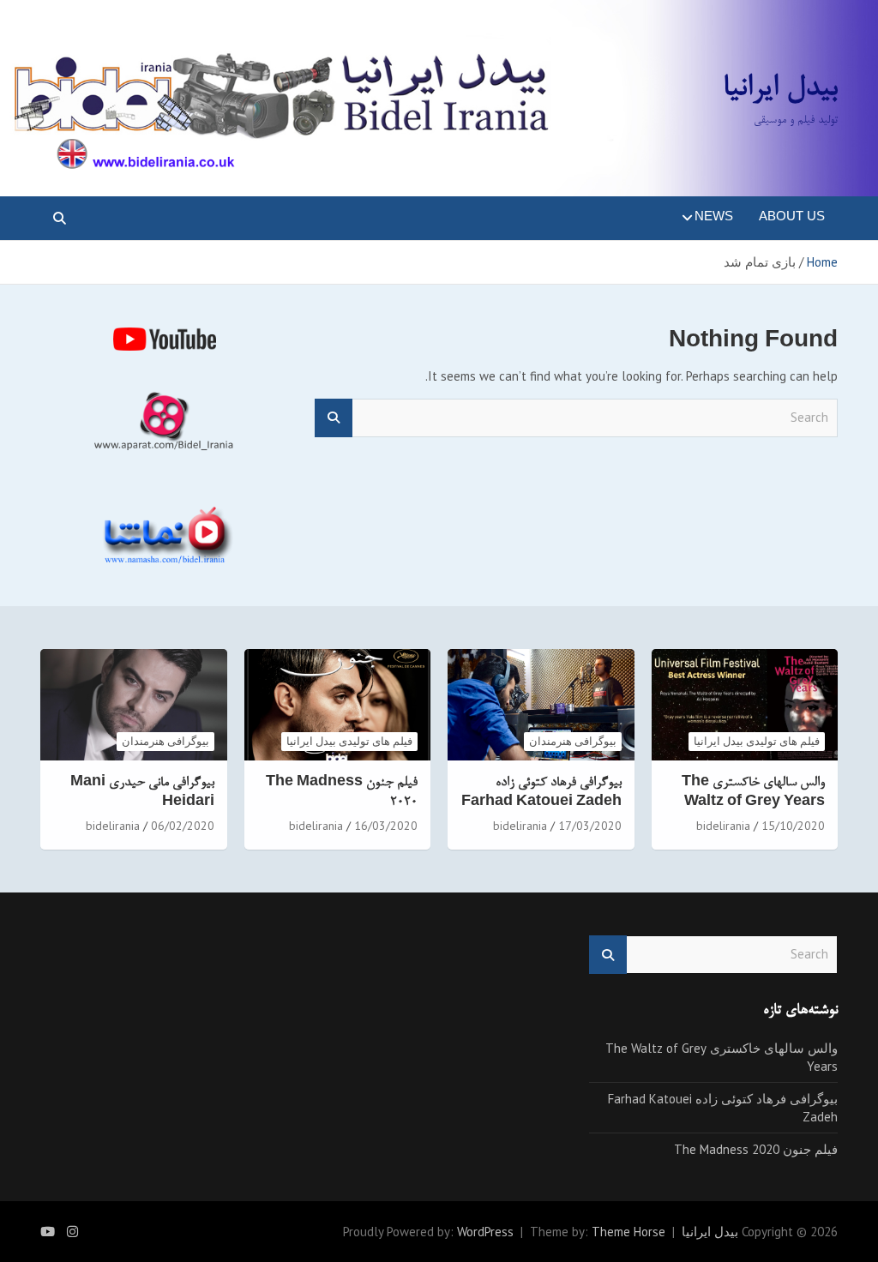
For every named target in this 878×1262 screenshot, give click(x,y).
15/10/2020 (793, 825)
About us (792, 218)
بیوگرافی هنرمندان (572, 741)
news (714, 218)
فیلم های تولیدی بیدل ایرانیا (757, 741)
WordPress (485, 1231)
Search (333, 418)
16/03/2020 (386, 825)
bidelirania (723, 825)
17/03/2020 (590, 825)
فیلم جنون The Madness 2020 (756, 1149)
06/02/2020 (182, 825)
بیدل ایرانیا (780, 89)
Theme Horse (628, 1231)
